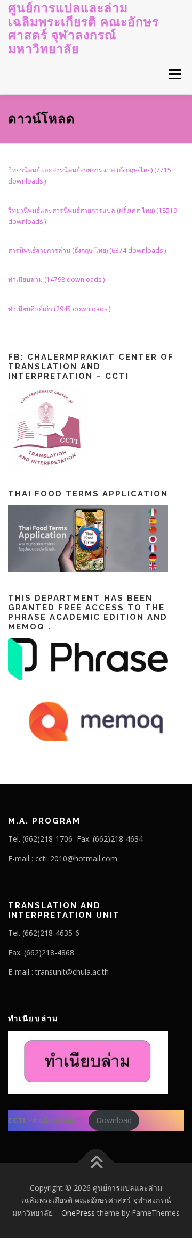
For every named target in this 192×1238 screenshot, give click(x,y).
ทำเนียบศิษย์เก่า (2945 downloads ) (59, 308)
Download (114, 1120)
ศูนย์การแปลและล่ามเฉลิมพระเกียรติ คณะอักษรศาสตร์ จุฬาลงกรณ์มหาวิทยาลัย (83, 28)
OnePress (78, 1213)
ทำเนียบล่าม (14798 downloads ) (56, 279)
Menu (174, 74)
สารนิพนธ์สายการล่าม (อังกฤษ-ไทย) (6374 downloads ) (87, 250)
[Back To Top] (96, 1163)
